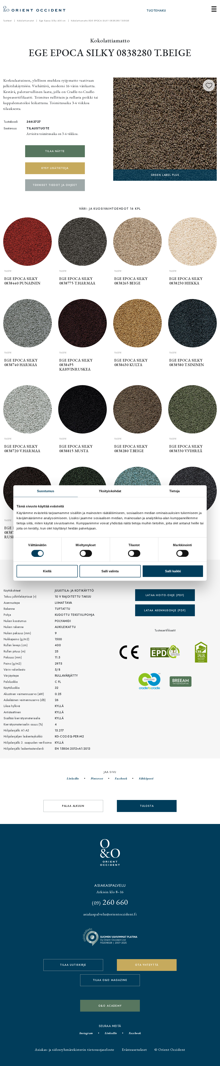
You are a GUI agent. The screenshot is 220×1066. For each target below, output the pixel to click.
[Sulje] (214, 9)
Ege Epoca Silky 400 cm (52, 20)
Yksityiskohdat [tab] (110, 491)
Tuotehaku (156, 10)
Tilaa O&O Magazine (110, 980)
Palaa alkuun (73, 806)
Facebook (121, 778)
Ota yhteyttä (147, 965)
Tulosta (147, 806)
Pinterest (97, 778)
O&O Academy (110, 1006)
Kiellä (47, 571)
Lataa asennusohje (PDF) (165, 610)
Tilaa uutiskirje (73, 965)
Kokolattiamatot (25, 20)
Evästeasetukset (134, 1049)
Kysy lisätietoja (55, 168)
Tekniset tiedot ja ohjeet (55, 185)
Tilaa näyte (55, 151)
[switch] (86, 553)
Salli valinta (110, 571)
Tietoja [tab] (174, 491)
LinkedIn (73, 778)
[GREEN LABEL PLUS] (165, 128)
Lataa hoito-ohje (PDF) (165, 595)
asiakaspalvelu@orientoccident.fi (110, 914)
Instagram (86, 1033)
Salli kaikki (173, 571)
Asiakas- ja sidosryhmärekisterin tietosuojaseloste (74, 1049)
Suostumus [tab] (45, 491)
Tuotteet (7, 20)
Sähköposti (146, 778)
